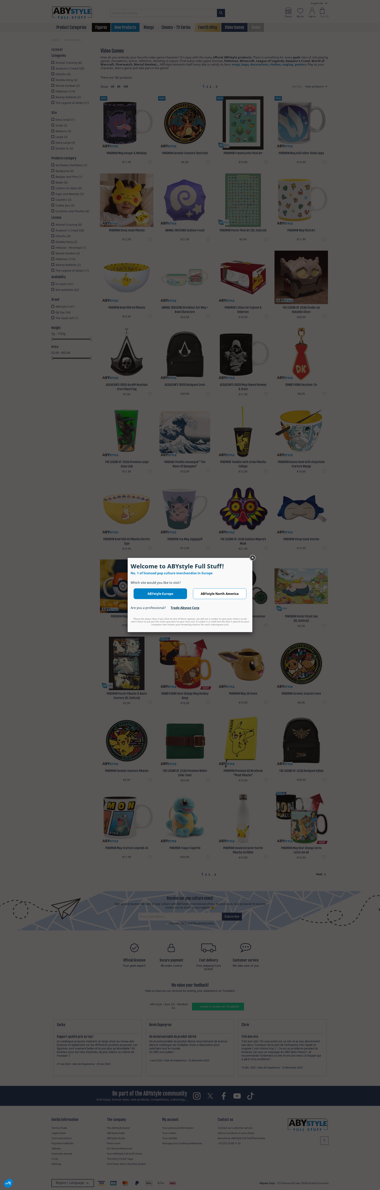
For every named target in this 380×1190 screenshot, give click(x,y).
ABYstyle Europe (160, 594)
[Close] (252, 557)
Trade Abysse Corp (185, 608)
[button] (8, 1183)
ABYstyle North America (220, 594)
